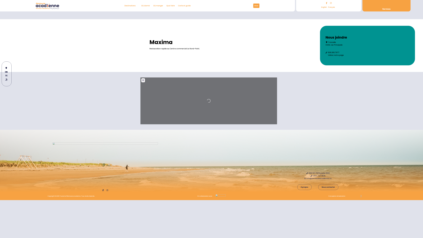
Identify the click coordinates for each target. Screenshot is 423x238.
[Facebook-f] (326, 3)
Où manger (158, 6)
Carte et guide (184, 6)
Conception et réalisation (336, 196)
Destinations (130, 6)
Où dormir (145, 6)
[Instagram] (331, 3)
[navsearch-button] (252, 6)
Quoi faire (170, 6)
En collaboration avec (205, 196)
